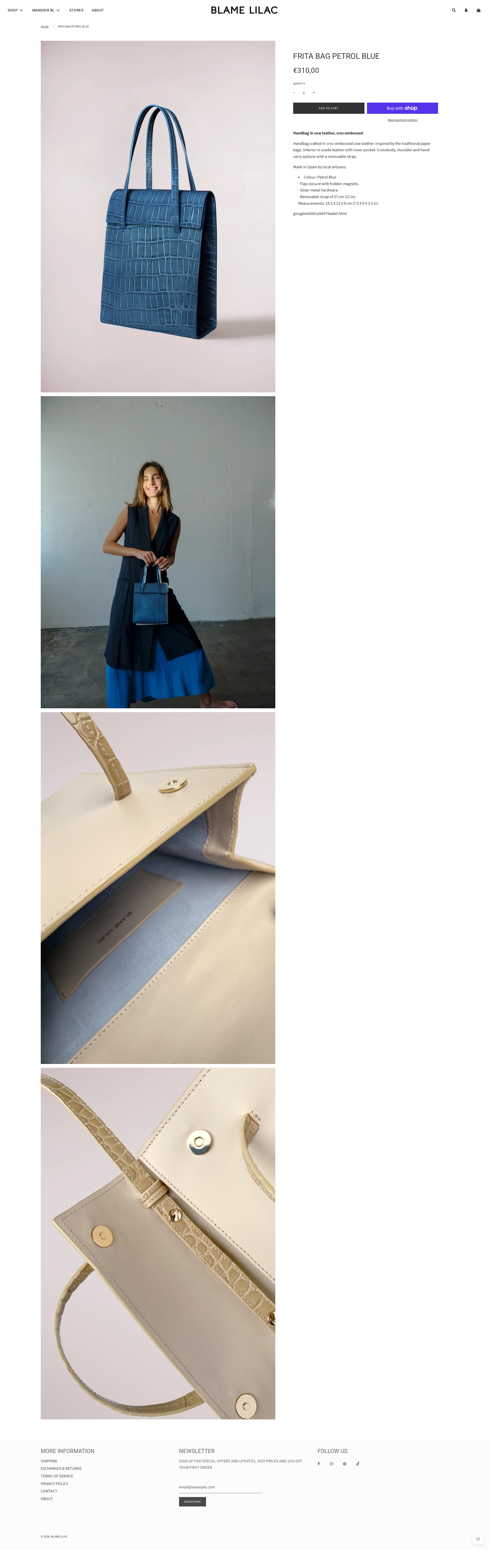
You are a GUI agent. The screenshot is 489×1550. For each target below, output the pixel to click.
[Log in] (466, 10)
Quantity (299, 84)
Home (45, 26)
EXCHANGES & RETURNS (61, 1468)
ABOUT (98, 10)
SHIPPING (49, 1461)
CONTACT (49, 1491)
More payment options (402, 120)
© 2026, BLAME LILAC (54, 1536)
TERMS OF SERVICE (57, 1476)
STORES (76, 10)
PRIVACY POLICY (54, 1484)
